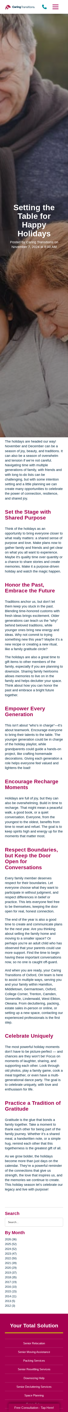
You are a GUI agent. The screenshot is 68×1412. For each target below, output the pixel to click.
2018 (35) (11, 1277)
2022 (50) (11, 1258)
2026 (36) (11, 1239)
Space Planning (34, 1395)
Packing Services (34, 1360)
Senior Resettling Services (34, 1369)
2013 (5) (10, 1301)
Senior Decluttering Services (34, 1386)
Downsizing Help (34, 1378)
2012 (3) (10, 1305)
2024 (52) (11, 1248)
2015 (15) (11, 1291)
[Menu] (55, 7)
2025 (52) (11, 1244)
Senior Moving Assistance (34, 1352)
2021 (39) (11, 1263)
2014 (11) (10, 1296)
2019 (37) (11, 1272)
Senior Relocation (34, 1343)
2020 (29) (11, 1267)
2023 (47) (11, 1253)
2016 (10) (11, 1286)
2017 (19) (11, 1282)
